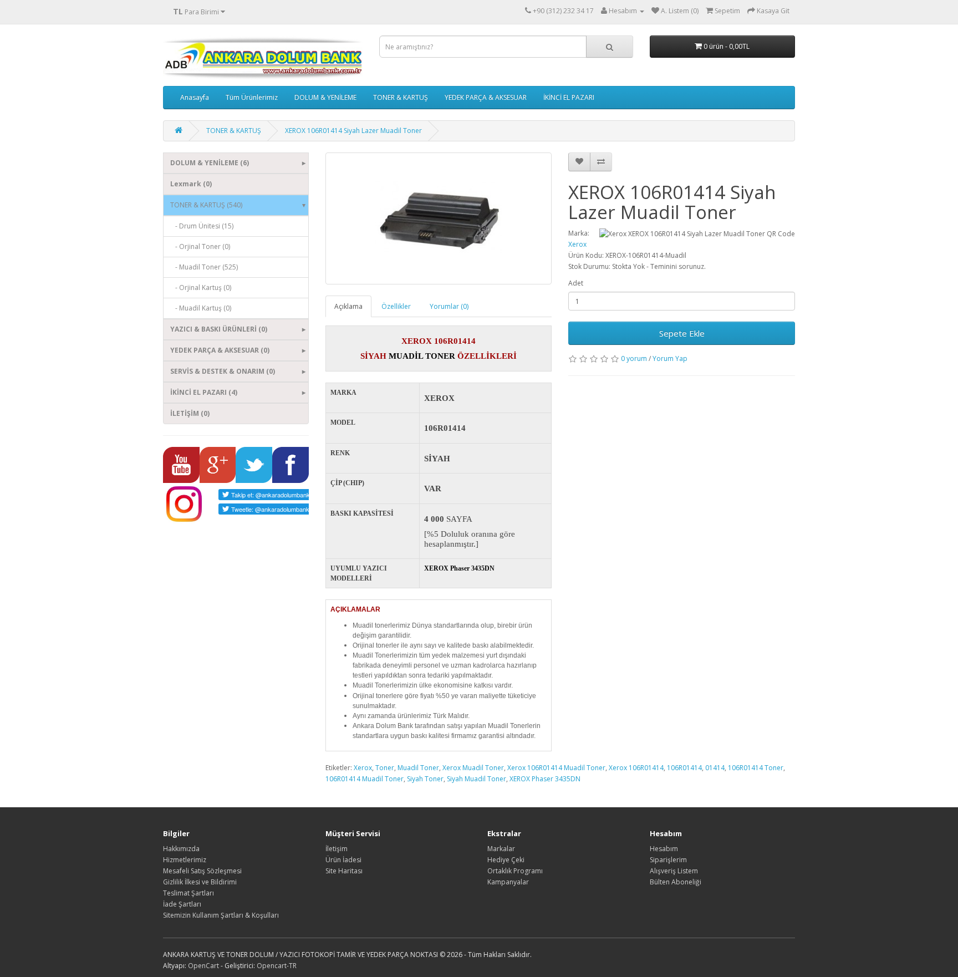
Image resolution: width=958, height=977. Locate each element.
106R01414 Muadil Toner (364, 778)
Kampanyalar (508, 882)
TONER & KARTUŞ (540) (206, 205)
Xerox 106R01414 (636, 767)
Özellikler (396, 306)
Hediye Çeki (505, 859)
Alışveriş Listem (674, 871)
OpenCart (203, 965)
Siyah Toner (425, 778)
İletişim (336, 848)
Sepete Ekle (682, 333)
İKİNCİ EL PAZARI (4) (203, 392)
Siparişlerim (668, 859)
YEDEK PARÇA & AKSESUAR (486, 97)
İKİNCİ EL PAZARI (568, 97)
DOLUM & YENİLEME (325, 97)
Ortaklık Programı (515, 871)
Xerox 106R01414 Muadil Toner (556, 767)
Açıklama (348, 306)
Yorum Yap (670, 358)
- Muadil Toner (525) (204, 267)
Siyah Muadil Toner (476, 778)
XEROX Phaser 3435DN (544, 778)
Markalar (501, 848)
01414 (715, 767)
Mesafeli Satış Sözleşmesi (202, 871)
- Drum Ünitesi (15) (201, 226)
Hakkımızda (181, 848)
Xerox (577, 244)
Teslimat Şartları (188, 893)
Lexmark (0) (191, 184)
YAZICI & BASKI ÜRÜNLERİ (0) (218, 329)
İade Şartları (182, 904)
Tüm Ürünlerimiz (252, 97)
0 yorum (634, 358)
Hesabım (664, 848)
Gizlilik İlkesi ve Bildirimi (200, 882)
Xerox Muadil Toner (473, 767)
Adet (575, 283)
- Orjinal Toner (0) (200, 246)
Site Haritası (344, 871)
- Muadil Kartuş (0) (200, 308)
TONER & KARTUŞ (400, 97)
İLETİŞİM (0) (190, 413)
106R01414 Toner (755, 767)
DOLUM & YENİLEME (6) (209, 162)
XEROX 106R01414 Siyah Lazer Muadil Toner (353, 130)
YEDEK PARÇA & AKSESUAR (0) (219, 350)
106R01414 (684, 767)
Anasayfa (194, 97)
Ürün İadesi (343, 859)
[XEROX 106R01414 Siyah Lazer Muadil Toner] (438, 218)
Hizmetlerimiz (184, 859)
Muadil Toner (418, 767)
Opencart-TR (277, 965)
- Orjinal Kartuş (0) (200, 287)
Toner (384, 767)
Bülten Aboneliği (675, 882)
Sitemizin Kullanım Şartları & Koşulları (221, 915)
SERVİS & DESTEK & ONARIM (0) (222, 371)
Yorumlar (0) (449, 306)
